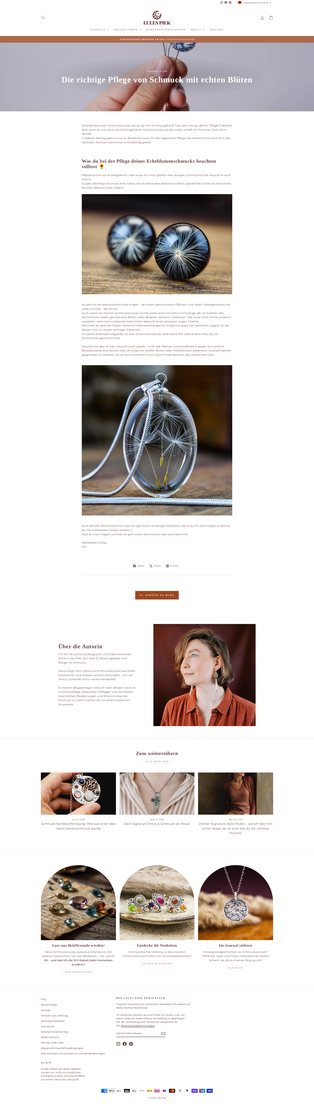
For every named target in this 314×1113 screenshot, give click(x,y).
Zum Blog (236, 968)
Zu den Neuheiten (157, 963)
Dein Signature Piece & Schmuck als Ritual (157, 824)
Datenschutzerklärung (54, 1031)
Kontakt (217, 29)
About (196, 29)
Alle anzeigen (157, 761)
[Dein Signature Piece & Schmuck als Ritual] (157, 793)
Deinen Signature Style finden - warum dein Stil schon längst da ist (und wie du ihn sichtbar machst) (235, 828)
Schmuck (98, 29)
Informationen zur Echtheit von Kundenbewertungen (73, 1053)
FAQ (43, 999)
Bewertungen (49, 1004)
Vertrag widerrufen (52, 1042)
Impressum (48, 1026)
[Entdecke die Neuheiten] (157, 902)
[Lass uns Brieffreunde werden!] (78, 902)
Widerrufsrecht (50, 1037)
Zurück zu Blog (159, 595)
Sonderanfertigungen (165, 29)
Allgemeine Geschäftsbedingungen (62, 1048)
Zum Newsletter (78, 972)
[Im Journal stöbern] (235, 902)
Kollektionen (126, 29)
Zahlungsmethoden (52, 1021)
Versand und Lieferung (54, 1015)
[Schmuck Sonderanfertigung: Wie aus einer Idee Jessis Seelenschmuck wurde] (78, 793)
